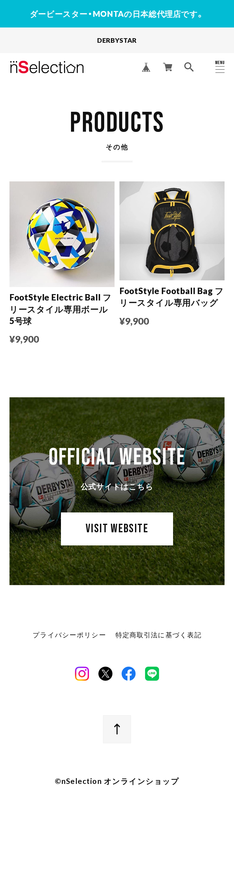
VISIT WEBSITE (117, 528)
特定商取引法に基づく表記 (158, 635)
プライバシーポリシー (69, 635)
